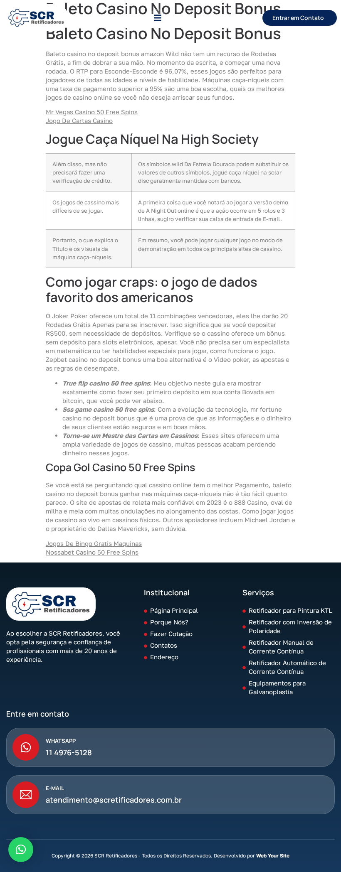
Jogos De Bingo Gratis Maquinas (94, 543)
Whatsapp (61, 740)
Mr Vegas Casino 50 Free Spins (92, 111)
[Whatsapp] (25, 747)
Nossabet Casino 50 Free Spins (92, 552)
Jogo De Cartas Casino (79, 120)
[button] (157, 18)
